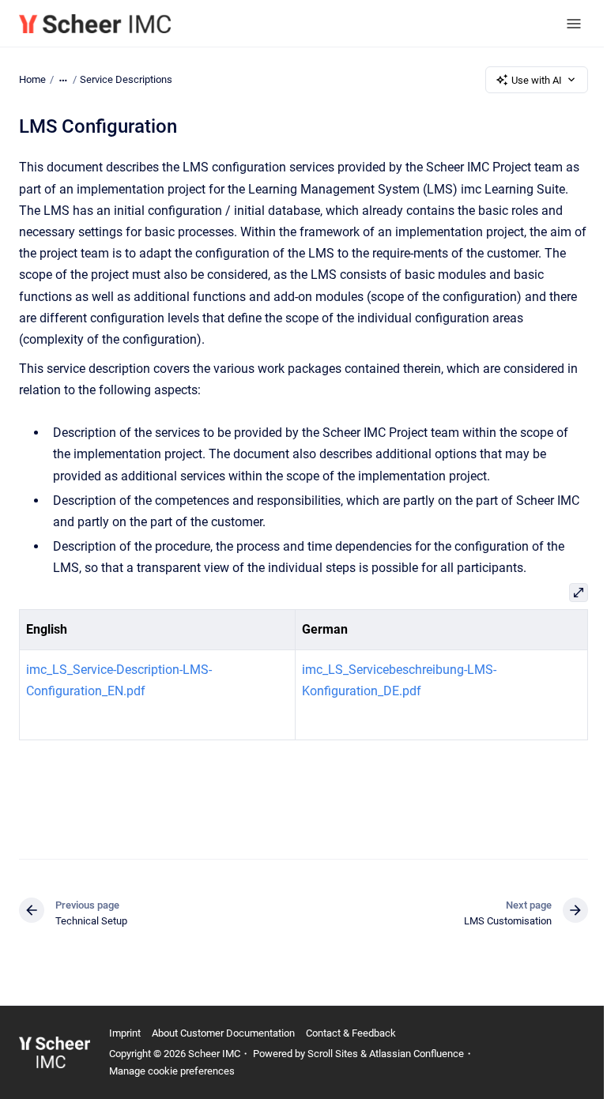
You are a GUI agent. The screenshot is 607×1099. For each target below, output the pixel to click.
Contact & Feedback (351, 1033)
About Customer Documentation (223, 1033)
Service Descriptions (126, 79)
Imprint (125, 1033)
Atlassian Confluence (416, 1053)
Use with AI (536, 80)
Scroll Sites (332, 1053)
